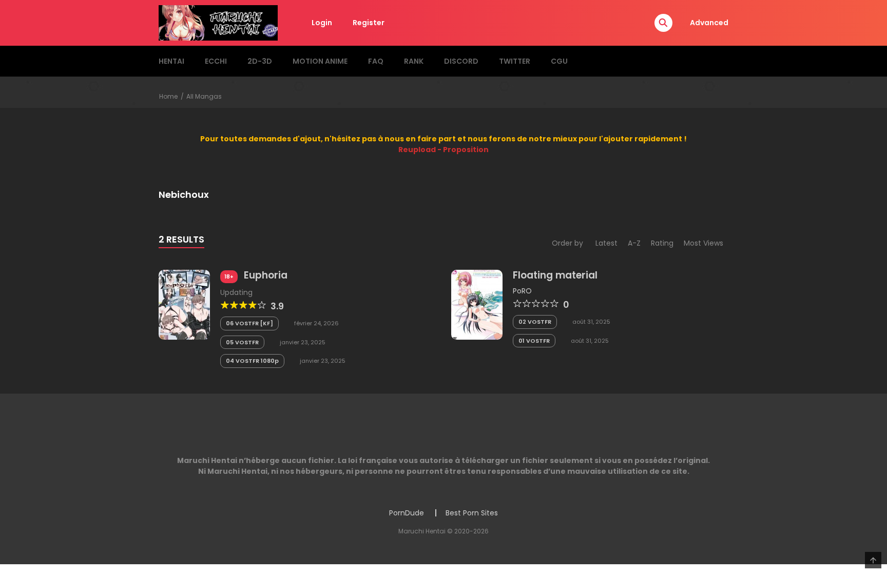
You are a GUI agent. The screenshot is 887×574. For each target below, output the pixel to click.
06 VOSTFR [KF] (249, 323)
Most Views (703, 243)
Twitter (514, 61)
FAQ (375, 61)
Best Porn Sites (472, 513)
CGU (559, 61)
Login (322, 22)
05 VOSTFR (242, 342)
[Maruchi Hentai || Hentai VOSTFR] (218, 22)
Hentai (171, 61)
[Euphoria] (184, 304)
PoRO (522, 291)
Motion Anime (320, 61)
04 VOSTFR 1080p (252, 361)
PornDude (406, 513)
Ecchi (216, 61)
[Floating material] (477, 304)
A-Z (634, 243)
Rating (662, 243)
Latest (606, 243)
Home (168, 96)
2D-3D (259, 61)
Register (368, 22)
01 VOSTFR (534, 341)
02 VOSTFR (534, 322)
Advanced (709, 22)
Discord (461, 61)
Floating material (555, 275)
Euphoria (265, 275)
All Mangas (204, 96)
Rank (413, 61)
